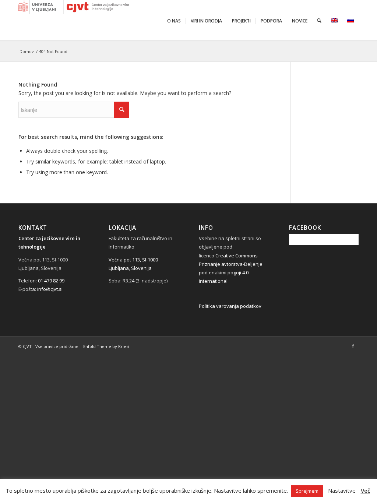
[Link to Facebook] (353, 345)
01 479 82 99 (51, 280)
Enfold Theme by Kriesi (106, 346)
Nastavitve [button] (342, 490)
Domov (27, 51)
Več (365, 490)
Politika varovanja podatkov (230, 306)
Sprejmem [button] (307, 491)
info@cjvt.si (50, 289)
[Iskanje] (319, 20)
